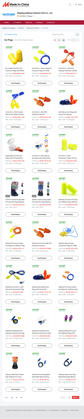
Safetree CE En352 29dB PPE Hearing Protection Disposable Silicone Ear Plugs (42, 245)
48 (21, 397)
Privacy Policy (74, 410)
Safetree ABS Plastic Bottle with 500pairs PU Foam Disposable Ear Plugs (14, 376)
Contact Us (51, 22)
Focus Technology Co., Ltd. (28, 410)
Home (6, 22)
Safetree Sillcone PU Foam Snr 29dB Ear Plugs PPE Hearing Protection (67, 333)
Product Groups (11, 34)
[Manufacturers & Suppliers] (16, 4)
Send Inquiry (15, 83)
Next (74, 397)
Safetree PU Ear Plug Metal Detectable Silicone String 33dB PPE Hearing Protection (42, 376)
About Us (29, 22)
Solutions (39, 22)
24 (12, 397)
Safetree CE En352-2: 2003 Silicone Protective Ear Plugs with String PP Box (15, 289)
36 (16, 397)
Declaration (64, 410)
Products (18, 22)
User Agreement (54, 410)
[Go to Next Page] (77, 40)
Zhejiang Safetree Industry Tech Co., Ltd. (35, 13)
